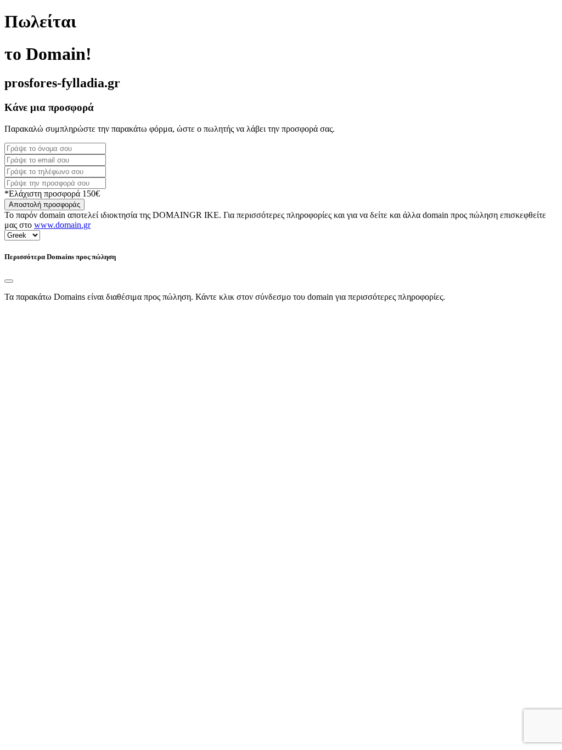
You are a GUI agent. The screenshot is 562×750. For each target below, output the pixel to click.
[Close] (8, 281)
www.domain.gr (62, 225)
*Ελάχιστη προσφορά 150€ (52, 193)
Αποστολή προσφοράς (44, 204)
